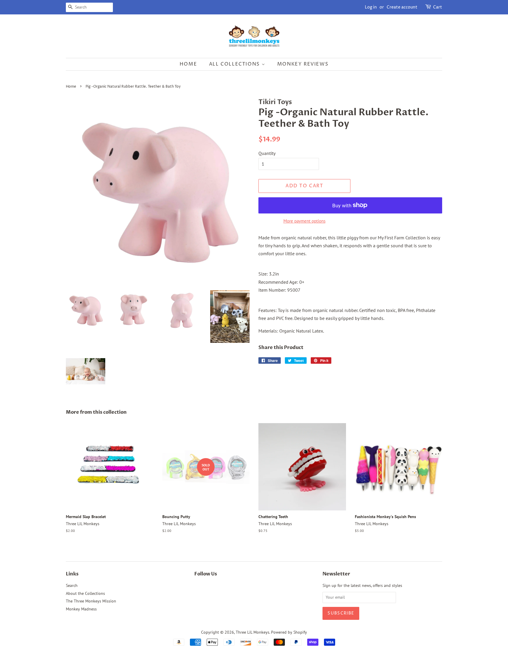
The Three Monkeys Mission (91, 601)
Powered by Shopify (289, 632)
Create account (402, 7)
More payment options (304, 221)
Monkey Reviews (302, 64)
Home (188, 64)
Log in (371, 7)
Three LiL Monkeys (252, 632)
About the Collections (85, 593)
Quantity (266, 153)
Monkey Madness (81, 609)
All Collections (235, 64)
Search (72, 585)
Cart (437, 7)
